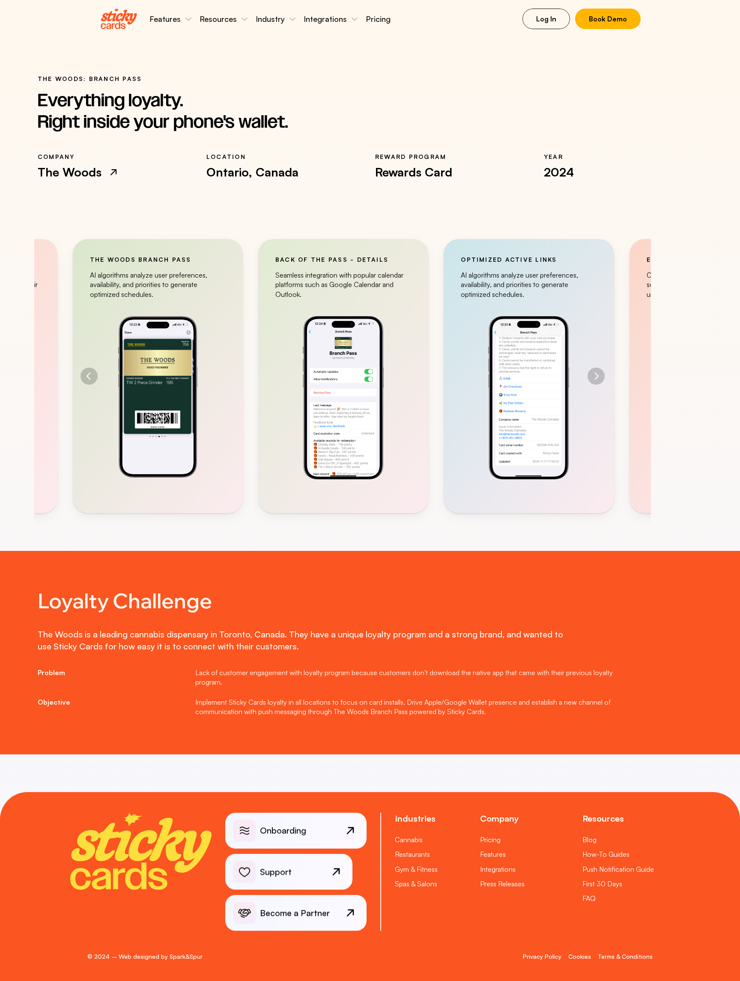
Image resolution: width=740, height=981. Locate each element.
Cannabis (409, 839)
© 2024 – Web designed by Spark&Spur (145, 956)
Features (493, 854)
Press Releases (502, 883)
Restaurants (412, 854)
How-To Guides (606, 854)
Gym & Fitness (416, 869)
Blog (589, 839)
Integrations (498, 869)
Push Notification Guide (618, 869)
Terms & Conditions (625, 956)
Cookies (579, 956)
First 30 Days (602, 883)
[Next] (596, 376)
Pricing (378, 19)
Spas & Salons (416, 883)
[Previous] (89, 376)
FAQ (589, 898)
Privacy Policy (542, 956)
